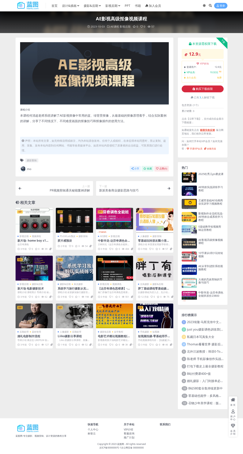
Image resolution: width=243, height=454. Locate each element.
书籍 (138, 6)
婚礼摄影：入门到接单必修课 (206, 381)
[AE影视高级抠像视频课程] (189, 243)
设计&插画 (69, 6)
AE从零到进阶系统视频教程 (210, 267)
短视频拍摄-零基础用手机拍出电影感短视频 (154, 337)
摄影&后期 (91, 6)
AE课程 (114, 26)
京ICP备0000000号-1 (110, 447)
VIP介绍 (128, 429)
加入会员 (155, 6)
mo (29, 169)
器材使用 (36, 331)
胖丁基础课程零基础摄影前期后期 (153, 290)
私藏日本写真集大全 (200, 337)
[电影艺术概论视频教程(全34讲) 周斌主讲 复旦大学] (114, 316)
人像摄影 (144, 236)
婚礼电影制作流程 (28, 336)
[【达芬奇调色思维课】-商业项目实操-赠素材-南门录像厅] (114, 268)
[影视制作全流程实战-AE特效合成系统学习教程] (189, 217)
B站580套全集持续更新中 (205, 388)
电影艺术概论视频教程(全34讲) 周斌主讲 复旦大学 (114, 337)
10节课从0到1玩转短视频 (210, 254)
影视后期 (111, 6)
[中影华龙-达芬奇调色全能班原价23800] (114, 220)
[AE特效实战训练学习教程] (189, 191)
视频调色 (36, 236)
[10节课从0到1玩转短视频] (189, 257)
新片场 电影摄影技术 (30, 288)
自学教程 (118, 331)
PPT (127, 6)
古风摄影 (144, 284)
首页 (54, 6)
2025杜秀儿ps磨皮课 (210, 174)
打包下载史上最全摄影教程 (205, 366)
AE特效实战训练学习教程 (210, 188)
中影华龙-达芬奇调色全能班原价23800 (114, 242)
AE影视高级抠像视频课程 (210, 241)
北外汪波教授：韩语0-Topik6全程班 (211, 351)
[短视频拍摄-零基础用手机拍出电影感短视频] (154, 316)
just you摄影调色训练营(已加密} (209, 329)
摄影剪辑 (32, 160)
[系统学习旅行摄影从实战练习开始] (74, 268)
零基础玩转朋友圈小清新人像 (153, 242)
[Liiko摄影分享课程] (74, 316)
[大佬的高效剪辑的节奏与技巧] (189, 283)
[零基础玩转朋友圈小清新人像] (154, 220)
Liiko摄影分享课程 (70, 336)
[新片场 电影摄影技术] (34, 268)
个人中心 (93, 429)
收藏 (149, 168)
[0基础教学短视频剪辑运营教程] (189, 230)
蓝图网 (120, 444)
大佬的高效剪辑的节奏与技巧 (210, 281)
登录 (222, 5)
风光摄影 (78, 284)
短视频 (155, 331)
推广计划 (129, 437)
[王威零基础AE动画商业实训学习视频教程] (189, 204)
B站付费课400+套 (199, 374)
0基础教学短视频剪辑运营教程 (209, 228)
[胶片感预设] (74, 220)
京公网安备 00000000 (132, 447)
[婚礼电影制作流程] (34, 316)
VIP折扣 (204, 63)
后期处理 (24, 331)
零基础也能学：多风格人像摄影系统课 (214, 396)
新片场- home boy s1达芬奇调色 (33, 242)
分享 (136, 168)
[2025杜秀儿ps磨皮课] (189, 177)
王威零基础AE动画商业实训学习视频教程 (210, 202)
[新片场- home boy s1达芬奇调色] (34, 220)
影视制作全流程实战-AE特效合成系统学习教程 (210, 217)
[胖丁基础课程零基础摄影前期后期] (154, 268)
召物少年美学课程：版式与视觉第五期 (214, 403)
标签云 (92, 433)
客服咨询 (129, 433)
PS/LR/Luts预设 (67, 236)
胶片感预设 (65, 240)
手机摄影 (144, 331)
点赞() (163, 168)
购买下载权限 (204, 88)
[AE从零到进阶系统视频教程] (189, 270)
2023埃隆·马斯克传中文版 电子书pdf (212, 322)
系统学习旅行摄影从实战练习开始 (73, 290)
